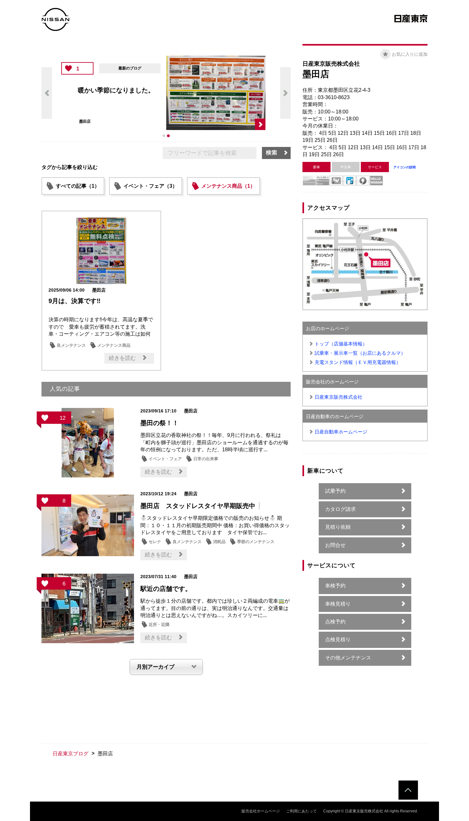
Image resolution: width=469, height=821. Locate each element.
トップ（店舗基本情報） (341, 343)
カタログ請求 (340, 509)
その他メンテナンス (348, 657)
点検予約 (335, 621)
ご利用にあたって (301, 811)
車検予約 (335, 585)
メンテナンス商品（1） (228, 186)
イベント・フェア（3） (150, 186)
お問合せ (335, 545)
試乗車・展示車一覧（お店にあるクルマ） (360, 353)
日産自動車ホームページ (341, 431)
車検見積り (338, 604)
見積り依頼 (338, 527)
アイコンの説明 (404, 167)
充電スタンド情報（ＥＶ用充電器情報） (358, 362)
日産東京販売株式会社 (338, 397)
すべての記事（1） (78, 186)
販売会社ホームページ (261, 811)
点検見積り (338, 639)
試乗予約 (335, 491)
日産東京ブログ (70, 753)
